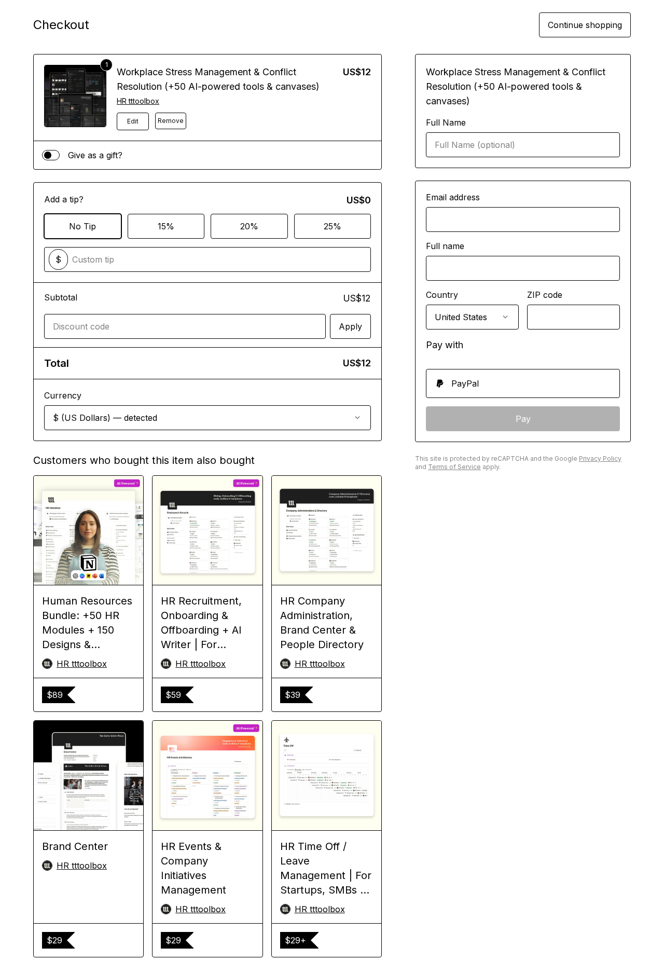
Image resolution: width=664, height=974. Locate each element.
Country (442, 295)
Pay (523, 419)
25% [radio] (332, 226)
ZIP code (544, 295)
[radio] (523, 383)
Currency (62, 395)
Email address (453, 197)
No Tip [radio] (82, 226)
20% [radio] (249, 226)
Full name (445, 246)
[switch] (51, 155)
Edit (133, 121)
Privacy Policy (600, 458)
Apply (350, 326)
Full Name (446, 122)
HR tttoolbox (138, 101)
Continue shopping (585, 25)
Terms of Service (454, 467)
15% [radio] (166, 226)
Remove (171, 121)
